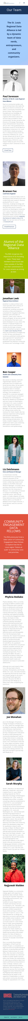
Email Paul (7, 150)
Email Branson (9, 227)
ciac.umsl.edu (12, 1009)
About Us (6, 1017)
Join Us (20, 1017)
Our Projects (14, 1017)
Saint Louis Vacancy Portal (13, 331)
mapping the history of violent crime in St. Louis (14, 218)
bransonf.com (8, 222)
